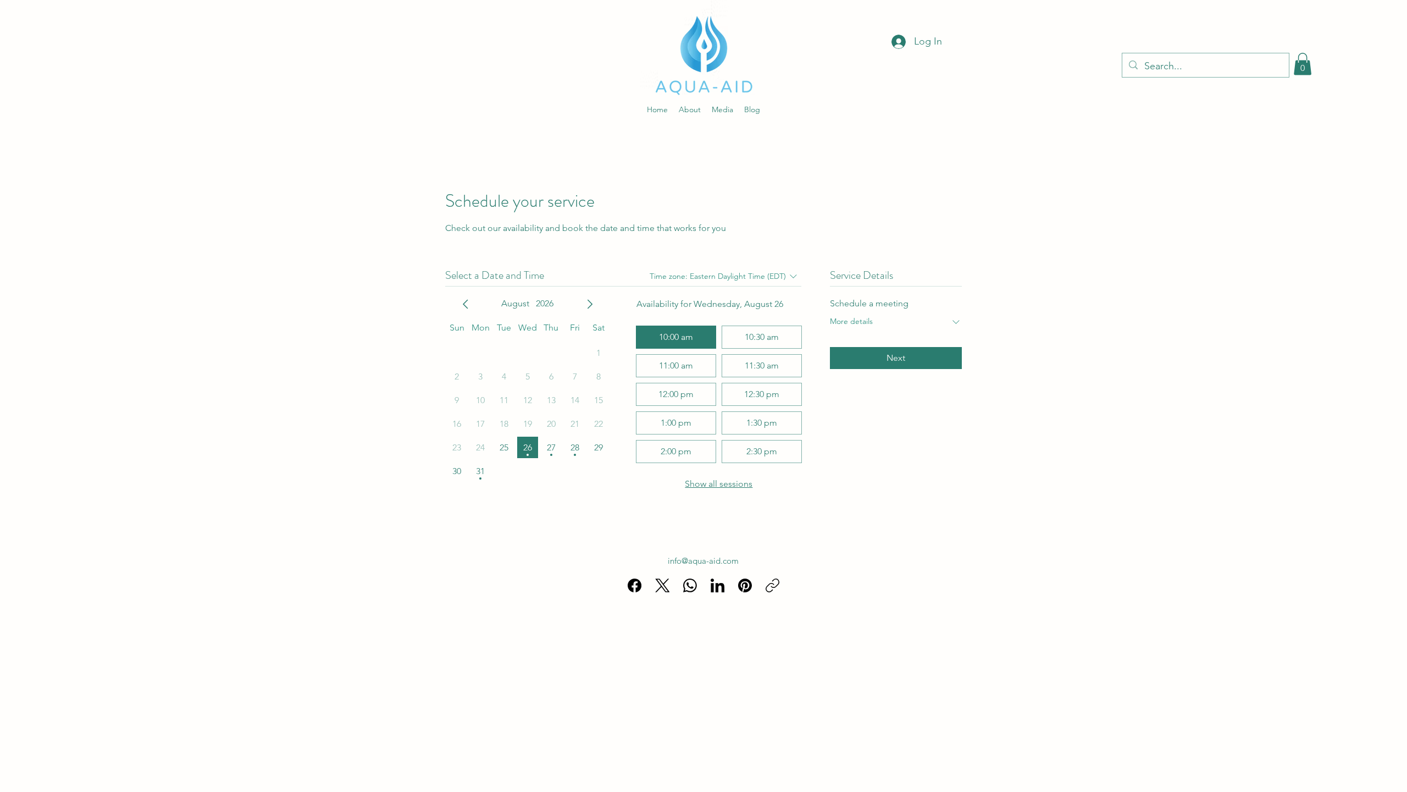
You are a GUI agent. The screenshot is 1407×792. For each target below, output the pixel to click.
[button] (1302, 64)
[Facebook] (634, 585)
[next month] (589, 304)
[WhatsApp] (690, 585)
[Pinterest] (745, 585)
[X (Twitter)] (662, 585)
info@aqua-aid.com (703, 561)
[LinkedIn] (717, 585)
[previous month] (465, 304)
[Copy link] (772, 585)
